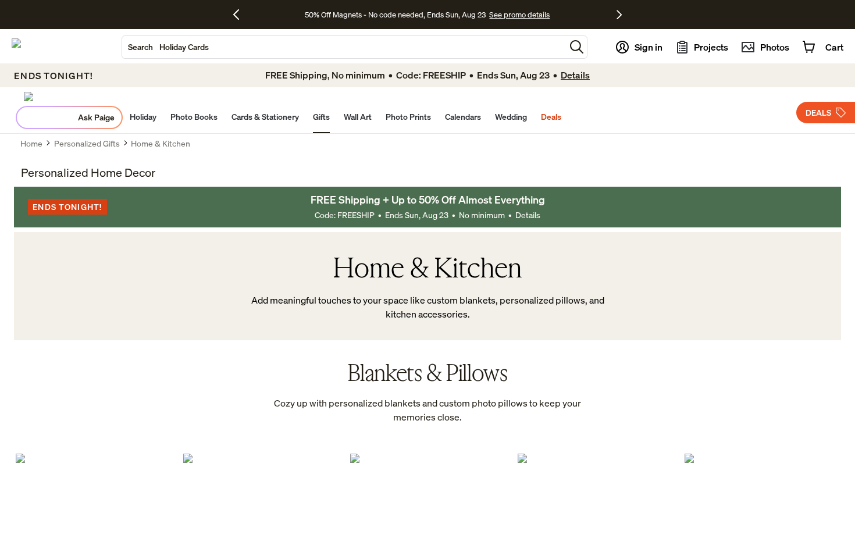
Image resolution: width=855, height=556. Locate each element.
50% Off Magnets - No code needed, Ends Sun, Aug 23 (395, 14)
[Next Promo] (619, 14)
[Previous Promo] (240, 14)
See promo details (519, 14)
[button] (577, 47)
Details (527, 214)
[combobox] (344, 47)
